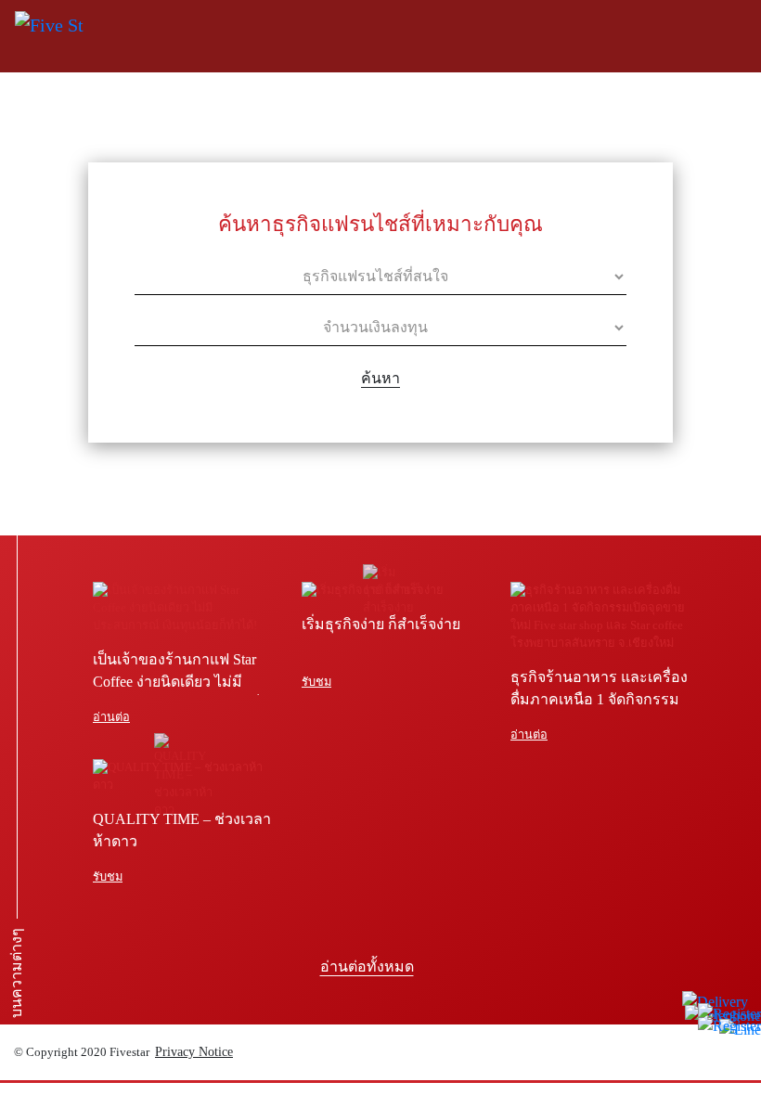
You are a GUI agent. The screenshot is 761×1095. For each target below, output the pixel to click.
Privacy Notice (194, 1052)
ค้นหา (380, 378)
